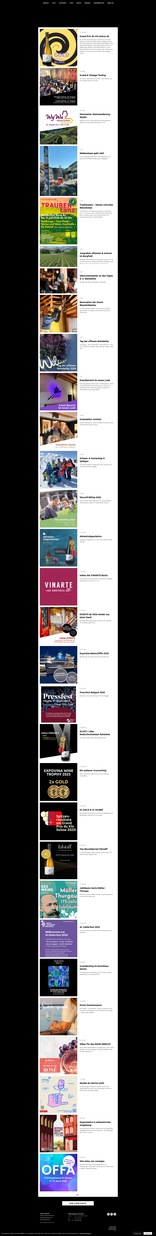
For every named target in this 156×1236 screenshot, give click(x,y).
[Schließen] (154, 1233)
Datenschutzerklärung (85, 1233)
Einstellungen (137, 1233)
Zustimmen (148, 1233)
